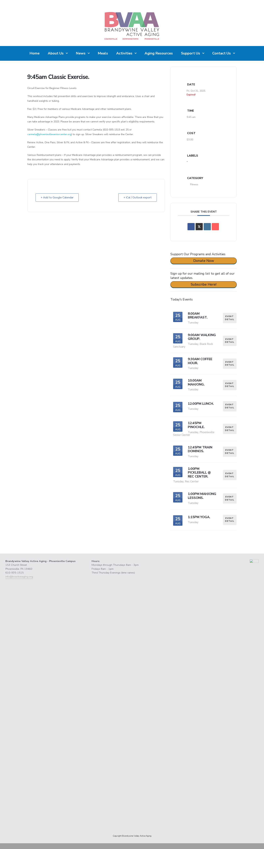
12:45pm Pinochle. (196, 425)
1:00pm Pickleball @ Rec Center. (199, 473)
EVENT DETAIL (229, 318)
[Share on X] (199, 226)
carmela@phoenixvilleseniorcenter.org (49, 134)
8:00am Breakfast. (197, 315)
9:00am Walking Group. (202, 337)
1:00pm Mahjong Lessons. (202, 496)
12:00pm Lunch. (201, 403)
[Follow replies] (32, 542)
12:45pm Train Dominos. (200, 449)
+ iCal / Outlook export (138, 197)
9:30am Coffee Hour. (200, 361)
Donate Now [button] (203, 260)
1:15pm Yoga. (199, 517)
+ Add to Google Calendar (57, 197)
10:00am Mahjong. (196, 382)
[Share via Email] (215, 226)
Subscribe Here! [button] (203, 284)
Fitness (194, 184)
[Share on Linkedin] (207, 226)
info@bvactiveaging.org (19, 576)
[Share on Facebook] (191, 226)
